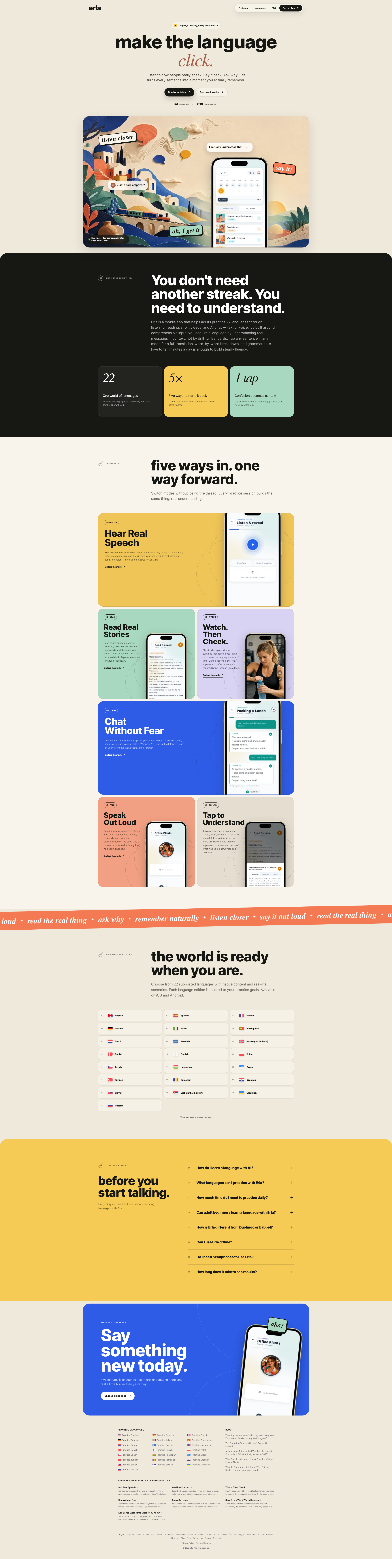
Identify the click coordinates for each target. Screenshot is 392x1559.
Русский (217, 1538)
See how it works (212, 92)
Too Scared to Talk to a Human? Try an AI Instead (246, 1445)
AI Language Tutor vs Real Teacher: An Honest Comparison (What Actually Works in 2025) (248, 1452)
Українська (206, 1538)
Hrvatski (175, 1538)
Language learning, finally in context (197, 25)
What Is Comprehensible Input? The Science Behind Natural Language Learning (247, 1468)
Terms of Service (203, 1543)
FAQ (274, 8)
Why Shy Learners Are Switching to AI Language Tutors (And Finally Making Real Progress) (249, 1437)
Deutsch (150, 1534)
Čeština (232, 1534)
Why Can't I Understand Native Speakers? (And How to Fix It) (249, 1460)
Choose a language (117, 1395)
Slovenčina (186, 1538)
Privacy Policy (187, 1543)
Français (140, 1534)
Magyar (241, 1534)
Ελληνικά (251, 1534)
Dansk (208, 1534)
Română (269, 1534)
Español (130, 1534)
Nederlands (181, 1534)
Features (243, 8)
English (122, 1534)
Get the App (291, 8)
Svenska (192, 1534)
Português (169, 1534)
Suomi (216, 1534)
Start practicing (179, 92)
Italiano (159, 1534)
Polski (224, 1534)
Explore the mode (115, 567)
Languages (260, 8)
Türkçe (261, 1534)
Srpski (195, 1538)
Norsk (200, 1534)
